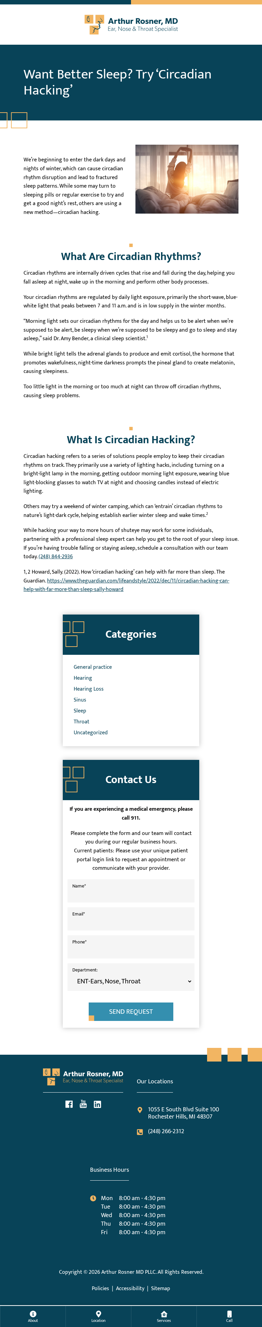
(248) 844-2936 (56, 556)
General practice (93, 667)
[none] (33, 1316)
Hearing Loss (89, 689)
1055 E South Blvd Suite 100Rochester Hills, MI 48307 (183, 1113)
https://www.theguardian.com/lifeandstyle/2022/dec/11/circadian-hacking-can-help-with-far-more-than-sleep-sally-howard (126, 585)
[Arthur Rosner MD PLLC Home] (131, 22)
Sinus (80, 700)
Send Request (131, 1012)
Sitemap (160, 1288)
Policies (100, 1288)
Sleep (80, 711)
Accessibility (130, 1288)
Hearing (83, 678)
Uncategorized (91, 732)
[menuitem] (33, 1316)
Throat (81, 721)
